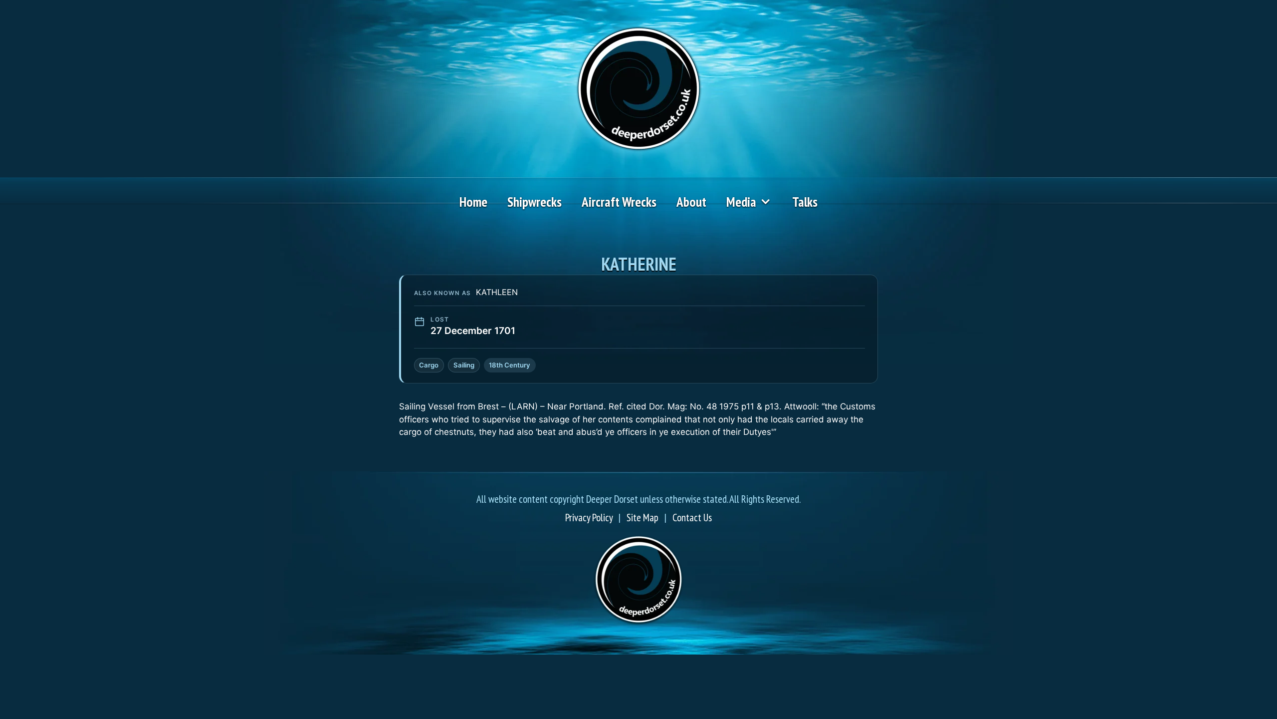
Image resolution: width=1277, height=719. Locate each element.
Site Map (642, 517)
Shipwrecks (534, 201)
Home (473, 201)
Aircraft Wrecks (619, 201)
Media (741, 201)
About (691, 201)
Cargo (428, 365)
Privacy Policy (589, 517)
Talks (805, 201)
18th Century (509, 365)
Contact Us (692, 517)
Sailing (463, 365)
